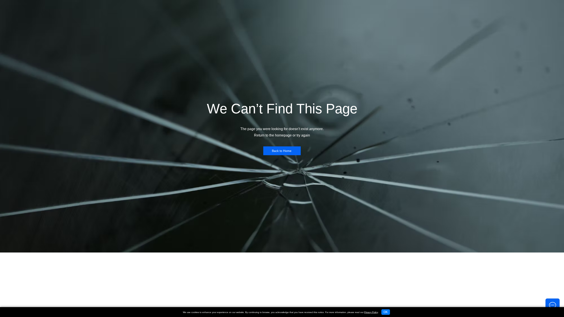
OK (386, 312)
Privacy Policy (371, 312)
